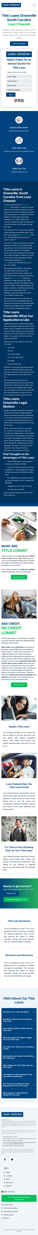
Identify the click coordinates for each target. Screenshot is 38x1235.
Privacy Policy (8, 1205)
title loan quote (17, 278)
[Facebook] (4, 1159)
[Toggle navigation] (34, 5)
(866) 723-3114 (9, 1192)
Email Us (6, 1218)
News (8, 1179)
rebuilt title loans (24, 235)
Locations (9, 1176)
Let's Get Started (19, 44)
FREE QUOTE (11, 893)
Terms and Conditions (11, 1208)
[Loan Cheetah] (11, 5)
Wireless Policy (9, 1215)
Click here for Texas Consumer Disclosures (19, 1198)
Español (8, 1186)
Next (11, 95)
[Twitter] (12, 1159)
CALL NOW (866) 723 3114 (17, 900)
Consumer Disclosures (11, 1211)
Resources (9, 1182)
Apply (8, 1172)
